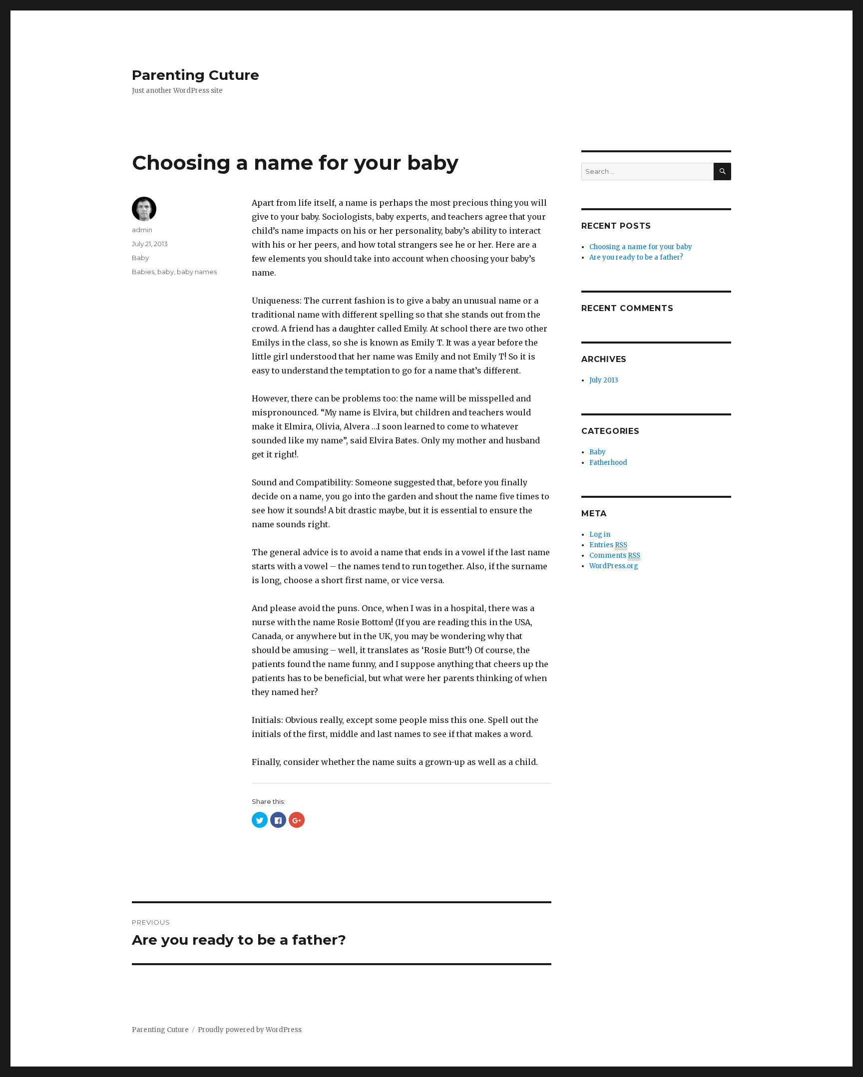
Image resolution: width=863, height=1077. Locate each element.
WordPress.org (613, 566)
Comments (614, 555)
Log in (599, 534)
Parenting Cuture (195, 74)
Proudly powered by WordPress (250, 1030)
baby (165, 272)
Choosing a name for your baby (640, 247)
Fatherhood (608, 462)
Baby (140, 258)
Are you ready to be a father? (636, 257)
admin (142, 230)
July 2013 (603, 380)
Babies (143, 272)
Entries (608, 545)
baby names (197, 272)
